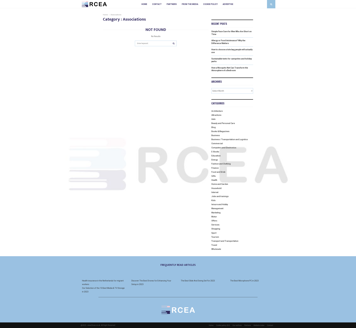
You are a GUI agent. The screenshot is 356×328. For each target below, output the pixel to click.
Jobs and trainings (220, 196)
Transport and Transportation (224, 241)
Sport (213, 233)
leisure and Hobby (219, 204)
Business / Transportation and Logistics (229, 139)
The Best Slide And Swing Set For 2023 (198, 281)
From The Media (190, 4)
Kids (213, 200)
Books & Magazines (220, 131)
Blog (213, 127)
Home (144, 4)
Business (215, 135)
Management (217, 208)
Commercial (217, 143)
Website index (259, 325)
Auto (213, 119)
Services (215, 225)
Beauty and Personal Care (223, 123)
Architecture (217, 111)
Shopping (215, 229)
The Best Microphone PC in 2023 (244, 281)
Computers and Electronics (223, 148)
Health (214, 180)
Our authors (237, 325)
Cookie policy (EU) (223, 325)
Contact (157, 4)
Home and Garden (219, 184)
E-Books (215, 152)
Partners (172, 4)
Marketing (216, 213)
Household (216, 188)
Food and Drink (218, 172)
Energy (214, 160)
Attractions (216, 115)
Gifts (213, 176)
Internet (214, 192)
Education (216, 156)
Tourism (215, 237)
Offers (214, 221)
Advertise (228, 4)
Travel (214, 245)
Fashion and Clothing (221, 164)
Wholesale (216, 249)
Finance (215, 168)
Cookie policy (210, 4)
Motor (214, 217)
